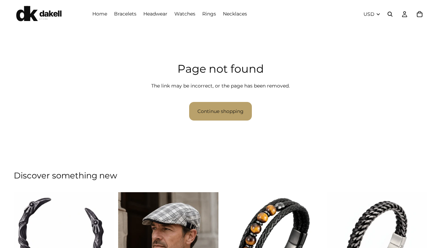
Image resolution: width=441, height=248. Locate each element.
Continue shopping (220, 111)
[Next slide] (103, 236)
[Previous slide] (24, 236)
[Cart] (419, 14)
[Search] (390, 14)
